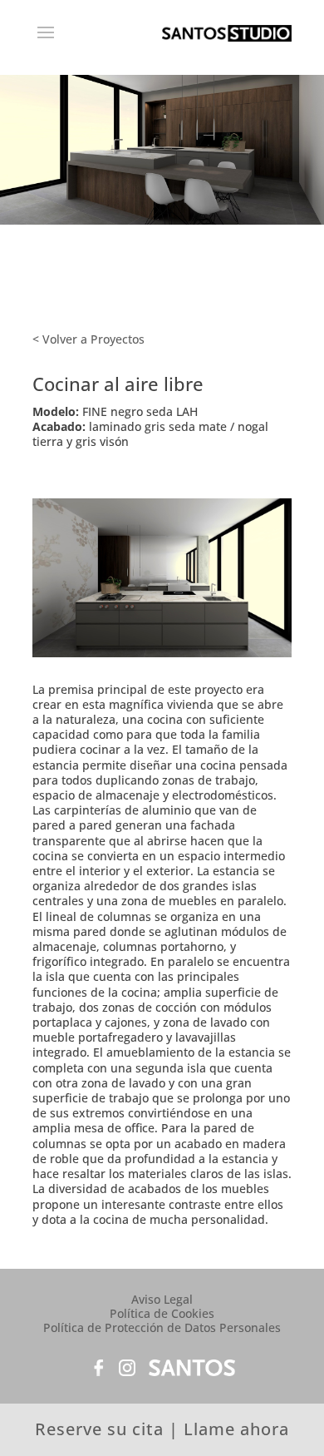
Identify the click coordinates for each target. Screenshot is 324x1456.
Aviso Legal (162, 1299)
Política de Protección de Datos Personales (162, 1327)
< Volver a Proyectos (88, 339)
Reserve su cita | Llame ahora (162, 1429)
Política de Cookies (162, 1313)
